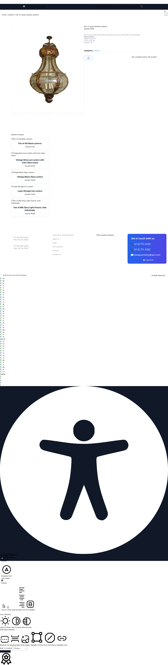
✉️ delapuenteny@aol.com (145, 254)
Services (132, 7)
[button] (6, 570)
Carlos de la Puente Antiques (63, 235)
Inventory (109, 7)
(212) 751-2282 (52, 2)
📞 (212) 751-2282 (140, 249)
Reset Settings (5, 651)
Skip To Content (6, 648)
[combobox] (2, 331)
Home (97, 7)
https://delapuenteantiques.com (21, 254)
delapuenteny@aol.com (21, 257)
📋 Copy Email (148, 260)
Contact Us (57, 254)
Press (116, 7)
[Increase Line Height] (2, 580)
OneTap (12, 557)
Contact (138, 7)
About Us (103, 7)
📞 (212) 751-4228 (140, 243)
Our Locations (123, 7)
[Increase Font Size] (2, 558)
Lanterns (11, 15)
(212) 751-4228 (36, 2)
